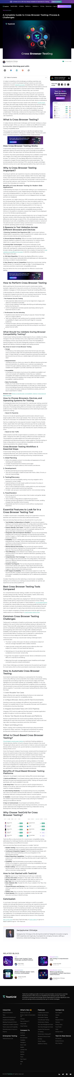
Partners (57, 1022)
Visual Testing (23, 1026)
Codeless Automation (43, 1012)
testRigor (22, 1035)
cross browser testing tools (32, 612)
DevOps (40, 1039)
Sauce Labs (23, 1045)
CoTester (21, 6)
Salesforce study (20, 85)
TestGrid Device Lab (8, 1038)
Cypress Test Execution (44, 1029)
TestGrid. (10, 1074)
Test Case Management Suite (45, 1024)
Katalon (22, 1047)
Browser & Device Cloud (44, 1036)
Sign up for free (7, 919)
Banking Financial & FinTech (10, 1022)
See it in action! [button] (56, 1)
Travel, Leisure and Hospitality (10, 1027)
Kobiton (22, 1054)
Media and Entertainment (9, 1017)
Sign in (55, 6)
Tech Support (58, 1012)
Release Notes (59, 1031)
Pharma (5, 1031)
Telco (4, 1015)
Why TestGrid (58, 1043)
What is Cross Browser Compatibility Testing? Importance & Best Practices (60, 973)
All (20, 1064)
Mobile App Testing (43, 1015)
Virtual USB (23, 1023)
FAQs (56, 1029)
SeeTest (22, 1052)
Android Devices (59, 1041)
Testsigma (23, 1042)
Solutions (35, 6)
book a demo (33, 919)
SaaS (16, 956)
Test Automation (54, 956)
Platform (27, 6)
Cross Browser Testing (43, 1019)
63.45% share (41, 102)
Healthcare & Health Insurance (10, 1024)
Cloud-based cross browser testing (13, 741)
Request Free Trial (65, 6)
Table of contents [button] (12, 77)
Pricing (42, 6)
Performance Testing (43, 1022)
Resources (48, 6)
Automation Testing (43, 1017)
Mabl (21, 1061)
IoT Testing (40, 1031)
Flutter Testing (41, 1041)
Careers (57, 1015)
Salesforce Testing (42, 1043)
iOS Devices (58, 1038)
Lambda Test (23, 1049)
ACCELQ (22, 1033)
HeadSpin (22, 1040)
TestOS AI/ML (13, 6)
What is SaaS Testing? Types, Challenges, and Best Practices (24, 959)
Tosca (21, 1056)
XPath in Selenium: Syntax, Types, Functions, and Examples (25, 972)
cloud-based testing (41, 602)
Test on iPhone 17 (24, 1021)
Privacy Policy (58, 1024)
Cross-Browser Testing (56, 970)
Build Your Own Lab (25, 1012)
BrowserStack (23, 1037)
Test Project (23, 1059)
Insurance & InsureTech (8, 1019)
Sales (56, 1017)
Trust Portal (58, 1027)
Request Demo (59, 1019)
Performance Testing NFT (44, 1034)
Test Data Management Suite (45, 1027)
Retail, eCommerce (8, 1012)
